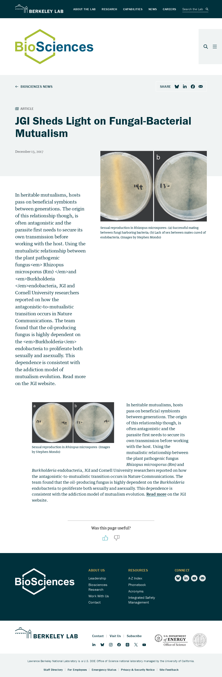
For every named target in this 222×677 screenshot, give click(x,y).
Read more (156, 494)
